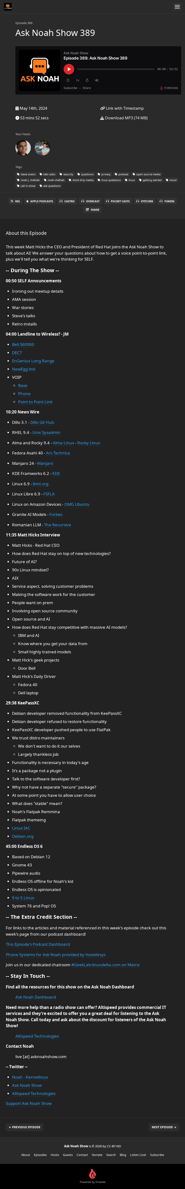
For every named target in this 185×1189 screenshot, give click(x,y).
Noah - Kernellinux (30, 1077)
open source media (148, 174)
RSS (17, 201)
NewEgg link (23, 369)
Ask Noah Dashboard (35, 997)
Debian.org (22, 836)
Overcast (92, 201)
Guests (68, 1155)
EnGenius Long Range (33, 361)
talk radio (49, 174)
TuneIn (169, 201)
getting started (152, 180)
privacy (106, 174)
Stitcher (147, 201)
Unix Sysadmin (46, 432)
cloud (173, 180)
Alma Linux (63, 443)
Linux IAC (21, 828)
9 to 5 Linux (23, 897)
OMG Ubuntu (77, 504)
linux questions (111, 180)
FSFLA (49, 494)
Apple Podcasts (41, 201)
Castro (69, 201)
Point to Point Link (35, 402)
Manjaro (45, 463)
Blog (123, 1155)
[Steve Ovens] (42, 148)
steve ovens (27, 174)
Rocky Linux (88, 443)
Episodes (40, 1155)
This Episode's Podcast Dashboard (38, 944)
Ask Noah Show (27, 1085)
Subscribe (157, 1155)
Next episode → (164, 1127)
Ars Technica (58, 453)
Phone (24, 393)
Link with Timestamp (124, 108)
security (68, 174)
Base (22, 385)
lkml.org (40, 483)
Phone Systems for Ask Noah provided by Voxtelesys (56, 954)
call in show (27, 186)
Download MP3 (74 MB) (126, 118)
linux (131, 180)
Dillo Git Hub (42, 422)
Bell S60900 (23, 344)
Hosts (55, 1155)
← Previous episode (24, 1127)
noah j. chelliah (30, 180)
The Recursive (57, 524)
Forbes (55, 514)
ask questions (51, 186)
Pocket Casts (120, 201)
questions (86, 174)
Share (95, 209)
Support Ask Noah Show (29, 1103)
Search (111, 1155)
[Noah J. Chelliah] (23, 148)
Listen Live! (138, 1155)
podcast (123, 174)
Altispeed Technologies (37, 1036)
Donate (97, 1155)
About (25, 1155)
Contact (82, 1155)
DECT (17, 352)
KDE (56, 473)
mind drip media (82, 180)
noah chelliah (56, 180)
